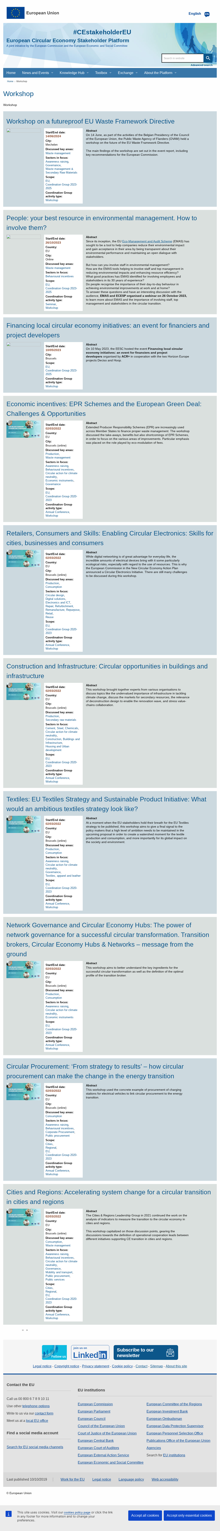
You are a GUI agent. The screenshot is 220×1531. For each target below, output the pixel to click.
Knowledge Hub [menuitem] (72, 73)
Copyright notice (66, 1366)
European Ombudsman (164, 1419)
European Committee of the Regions (174, 1404)
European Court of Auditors (98, 1448)
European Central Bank (96, 1440)
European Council (91, 1419)
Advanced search (201, 65)
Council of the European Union (101, 1426)
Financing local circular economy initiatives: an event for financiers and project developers (107, 330)
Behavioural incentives (60, 276)
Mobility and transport (59, 1272)
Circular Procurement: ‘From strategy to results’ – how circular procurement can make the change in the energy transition (95, 1071)
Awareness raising (57, 161)
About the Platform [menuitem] (158, 73)
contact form (44, 1413)
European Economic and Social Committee (111, 1462)
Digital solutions (55, 598)
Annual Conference (57, 512)
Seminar (51, 304)
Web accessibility (165, 1479)
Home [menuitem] (11, 73)
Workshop (21, 81)
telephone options (36, 1406)
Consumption (54, 586)
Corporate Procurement (60, 1132)
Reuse (49, 617)
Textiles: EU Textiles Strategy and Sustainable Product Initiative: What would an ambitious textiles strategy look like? (106, 804)
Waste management (58, 153)
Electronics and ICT (58, 602)
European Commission (95, 1404)
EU (47, 181)
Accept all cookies (145, 1515)
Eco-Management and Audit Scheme (147, 241)
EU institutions (174, 1455)
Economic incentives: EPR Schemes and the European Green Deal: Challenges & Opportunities (104, 408)
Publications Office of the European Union (178, 1440)
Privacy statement (95, 1366)
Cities (49, 1144)
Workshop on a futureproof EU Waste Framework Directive (90, 121)
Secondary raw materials (61, 719)
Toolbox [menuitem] (101, 73)
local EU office (37, 1420)
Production (52, 454)
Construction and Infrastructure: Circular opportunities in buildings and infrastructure (107, 671)
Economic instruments (59, 480)
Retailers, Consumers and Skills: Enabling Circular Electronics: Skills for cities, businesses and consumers (109, 538)
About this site (176, 1366)
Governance (53, 165)
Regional (51, 1147)
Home (10, 81)
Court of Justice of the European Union (107, 1433)
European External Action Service (103, 1455)
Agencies (154, 1448)
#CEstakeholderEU (102, 32)
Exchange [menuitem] (125, 73)
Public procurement (58, 1135)
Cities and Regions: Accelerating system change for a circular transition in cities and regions (108, 1197)
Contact (141, 1366)
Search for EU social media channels (35, 1447)
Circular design (55, 595)
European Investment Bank (167, 1411)
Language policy (131, 1479)
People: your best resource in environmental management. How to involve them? (101, 222)
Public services (55, 1279)
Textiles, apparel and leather (63, 875)
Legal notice (42, 1366)
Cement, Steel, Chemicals (62, 728)
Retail (49, 613)
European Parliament (94, 1411)
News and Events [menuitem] (35, 73)
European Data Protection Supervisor (175, 1426)
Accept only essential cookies (189, 1515)
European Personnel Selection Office (175, 1433)
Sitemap (156, 1366)
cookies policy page (77, 1512)
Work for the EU (73, 1479)
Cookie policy (122, 1366)
